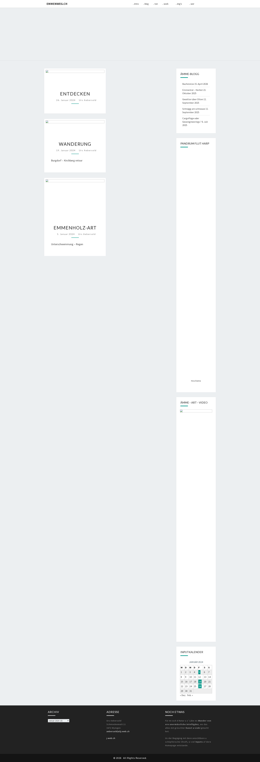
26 (200, 686)
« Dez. (183, 695)
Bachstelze (188, 83)
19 (200, 681)
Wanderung (75, 144)
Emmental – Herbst (192, 89)
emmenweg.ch (56, 4)
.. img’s (179, 3)
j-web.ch (111, 738)
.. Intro (136, 3)
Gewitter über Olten (192, 99)
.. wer (191, 3)
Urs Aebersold (87, 100)
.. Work (165, 3)
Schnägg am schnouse (193, 108)
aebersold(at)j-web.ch (118, 731)
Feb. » (190, 695)
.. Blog (146, 3)
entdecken (75, 93)
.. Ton (155, 3)
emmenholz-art (75, 227)
